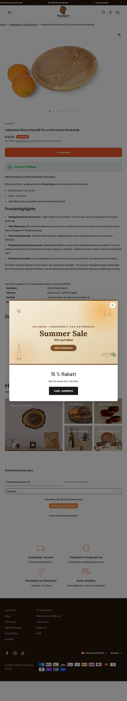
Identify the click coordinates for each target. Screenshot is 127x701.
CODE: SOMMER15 (63, 390)
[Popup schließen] (112, 305)
